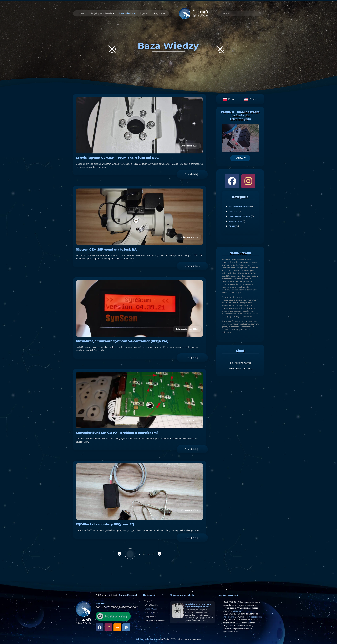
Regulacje (159, 13)
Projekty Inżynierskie (101, 13)
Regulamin (150, 617)
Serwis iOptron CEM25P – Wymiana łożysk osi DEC (117, 158)
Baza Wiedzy (126, 13)
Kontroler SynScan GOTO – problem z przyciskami (117, 433)
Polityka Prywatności (155, 620)
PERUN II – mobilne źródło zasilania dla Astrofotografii (240, 115)
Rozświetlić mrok (253, 617)
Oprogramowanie (239, 216)
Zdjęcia (143, 13)
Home (80, 13)
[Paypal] (126, 627)
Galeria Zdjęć (151, 613)
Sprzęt (233, 226)
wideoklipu (228, 617)
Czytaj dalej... (192, 174)
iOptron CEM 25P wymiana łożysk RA (106, 249)
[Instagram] (248, 181)
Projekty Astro (151, 605)
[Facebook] (232, 181)
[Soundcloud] (117, 627)
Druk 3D (233, 211)
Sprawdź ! (237, 611)
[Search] (260, 13)
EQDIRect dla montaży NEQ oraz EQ (105, 524)
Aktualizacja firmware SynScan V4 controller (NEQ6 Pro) (122, 341)
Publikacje (235, 221)
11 (154, 553)
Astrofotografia (239, 206)
